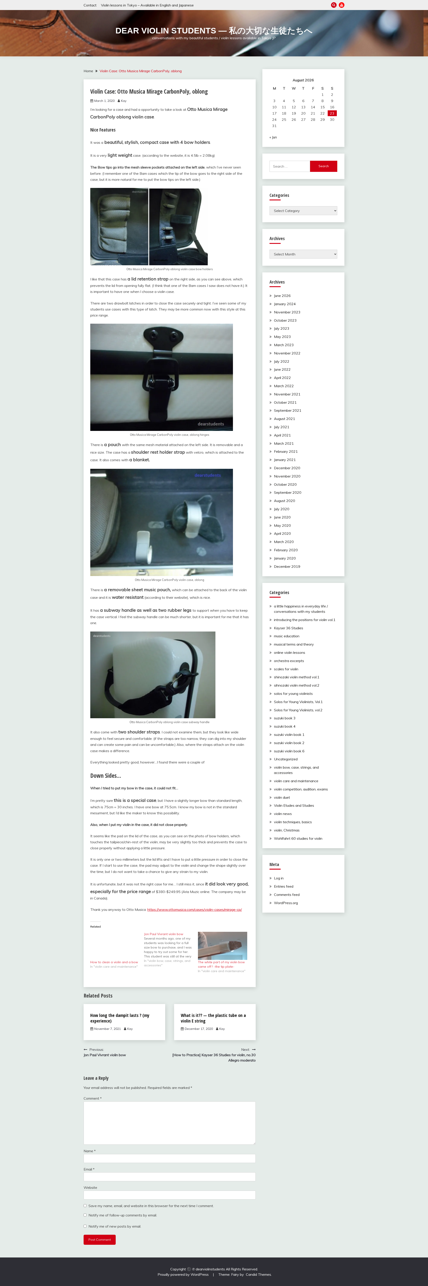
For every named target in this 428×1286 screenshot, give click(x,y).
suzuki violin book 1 (289, 734)
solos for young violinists (293, 693)
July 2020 (281, 509)
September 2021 (287, 410)
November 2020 (287, 476)
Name (90, 1151)
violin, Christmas (287, 830)
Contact (90, 5)
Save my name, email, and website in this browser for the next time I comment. (151, 1206)
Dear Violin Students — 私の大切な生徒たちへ (214, 30)
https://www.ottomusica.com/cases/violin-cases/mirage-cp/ (194, 909)
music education (286, 636)
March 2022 (284, 386)
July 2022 (281, 361)
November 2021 (287, 394)
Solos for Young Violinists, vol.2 (298, 710)
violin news (283, 813)
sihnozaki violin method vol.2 (296, 685)
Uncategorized (286, 759)
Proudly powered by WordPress (184, 1274)
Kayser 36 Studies (288, 628)
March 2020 (284, 541)
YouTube (341, 5)
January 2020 (285, 558)
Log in (279, 878)
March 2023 (284, 345)
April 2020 (282, 533)
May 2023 (282, 336)
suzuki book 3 (285, 718)
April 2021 (282, 435)
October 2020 (285, 484)
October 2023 (285, 320)
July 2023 (281, 328)
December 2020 (287, 468)
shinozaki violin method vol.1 (296, 677)
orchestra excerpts (289, 660)
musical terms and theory (294, 644)
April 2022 (282, 377)
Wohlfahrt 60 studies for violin (298, 838)
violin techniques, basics (293, 822)
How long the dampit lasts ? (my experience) (119, 1018)
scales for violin (286, 669)
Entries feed (283, 886)
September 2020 (287, 492)
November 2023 (287, 312)
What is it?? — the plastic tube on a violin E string (213, 1018)
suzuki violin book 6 (289, 751)
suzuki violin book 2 (289, 743)
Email (89, 1169)
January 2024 (285, 304)
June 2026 (282, 295)
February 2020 (286, 550)
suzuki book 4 (285, 726)
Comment (93, 1098)
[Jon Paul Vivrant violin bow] (171, 949)
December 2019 (287, 566)
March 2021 (284, 443)
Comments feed (287, 894)
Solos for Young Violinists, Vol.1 (298, 702)
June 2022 (282, 369)
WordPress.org (286, 903)
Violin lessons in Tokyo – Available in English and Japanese (147, 5)
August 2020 (284, 500)
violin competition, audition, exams (301, 789)
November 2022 (287, 353)
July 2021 (281, 427)
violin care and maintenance (296, 781)
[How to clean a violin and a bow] (115, 946)
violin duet (282, 797)
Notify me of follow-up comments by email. (122, 1215)
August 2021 (284, 418)
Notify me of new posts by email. (114, 1226)
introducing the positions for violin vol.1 (304, 619)
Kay (123, 101)
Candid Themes (258, 1274)
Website (90, 1187)
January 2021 (285, 459)
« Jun (273, 137)
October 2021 (285, 402)
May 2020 (282, 525)
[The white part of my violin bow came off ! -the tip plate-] (222, 946)
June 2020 (282, 517)
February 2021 (286, 451)
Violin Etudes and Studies (294, 805)
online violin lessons (289, 652)
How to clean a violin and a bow (114, 962)
